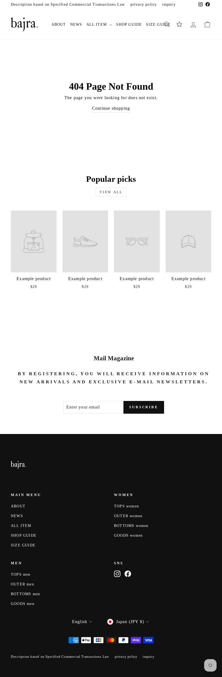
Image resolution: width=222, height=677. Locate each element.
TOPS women (126, 506)
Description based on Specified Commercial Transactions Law (68, 4)
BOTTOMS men (25, 594)
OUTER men (22, 584)
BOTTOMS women (131, 526)
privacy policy (143, 4)
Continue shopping (111, 108)
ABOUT (58, 24)
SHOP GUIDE (129, 24)
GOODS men (22, 604)
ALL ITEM (97, 24)
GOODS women (128, 535)
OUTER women (128, 516)
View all (111, 192)
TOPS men (21, 574)
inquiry (168, 4)
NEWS (76, 24)
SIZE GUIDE (158, 24)
